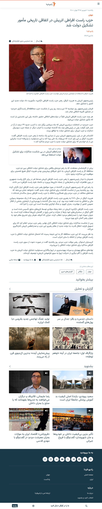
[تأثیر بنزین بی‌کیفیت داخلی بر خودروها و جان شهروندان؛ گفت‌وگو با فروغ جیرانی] (72, 419)
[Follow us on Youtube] (62, 459)
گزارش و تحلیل (84, 289)
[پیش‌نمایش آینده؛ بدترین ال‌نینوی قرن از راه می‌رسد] (29, 338)
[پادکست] (33, 506)
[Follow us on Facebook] (79, 459)
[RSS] (85, 459)
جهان (90, 15)
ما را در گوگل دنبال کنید (60, 505)
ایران (91, 479)
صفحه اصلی (88, 475)
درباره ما (90, 493)
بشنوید (88, 366)
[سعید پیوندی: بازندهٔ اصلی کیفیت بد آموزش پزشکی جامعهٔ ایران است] (72, 381)
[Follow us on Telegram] (73, 459)
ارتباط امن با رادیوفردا (42, 493)
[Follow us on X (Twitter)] (67, 459)
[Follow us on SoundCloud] (56, 459)
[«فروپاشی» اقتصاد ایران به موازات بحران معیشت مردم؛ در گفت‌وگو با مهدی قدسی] (29, 419)
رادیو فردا (90, 31)
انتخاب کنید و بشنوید (85, 498)
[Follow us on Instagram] (50, 459)
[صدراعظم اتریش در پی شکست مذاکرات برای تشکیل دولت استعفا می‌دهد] (77, 155)
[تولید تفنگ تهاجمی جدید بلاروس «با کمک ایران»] (29, 304)
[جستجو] (86, 506)
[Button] (39, 41)
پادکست (47, 479)
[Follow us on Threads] (45, 459)
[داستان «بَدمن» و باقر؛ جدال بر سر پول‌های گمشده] (72, 304)
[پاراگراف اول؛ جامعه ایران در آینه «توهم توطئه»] (72, 338)
